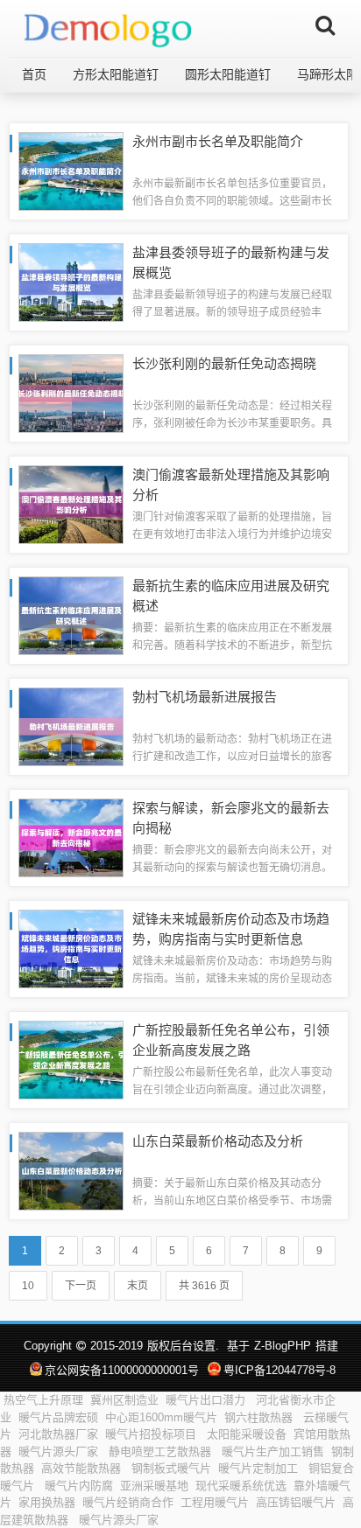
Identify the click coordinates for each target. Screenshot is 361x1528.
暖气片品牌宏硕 (58, 1417)
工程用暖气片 (214, 1502)
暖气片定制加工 (259, 1468)
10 (28, 1286)
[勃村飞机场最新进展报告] (71, 725)
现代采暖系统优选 (241, 1485)
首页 (34, 74)
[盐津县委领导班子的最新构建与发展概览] (71, 281)
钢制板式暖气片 (171, 1468)
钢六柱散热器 (260, 1417)
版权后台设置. (183, 1345)
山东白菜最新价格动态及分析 (217, 1141)
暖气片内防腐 (79, 1485)
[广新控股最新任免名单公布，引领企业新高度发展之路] (71, 1058)
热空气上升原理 (43, 1399)
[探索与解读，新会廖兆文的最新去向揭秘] (71, 836)
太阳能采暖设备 (247, 1434)
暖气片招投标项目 (152, 1434)
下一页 (80, 1286)
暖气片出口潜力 (207, 1399)
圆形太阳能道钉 (228, 74)
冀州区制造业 (124, 1399)
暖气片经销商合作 (127, 1502)
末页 (137, 1286)
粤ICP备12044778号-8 (279, 1370)
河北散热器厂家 (58, 1434)
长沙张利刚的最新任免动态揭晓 (224, 363)
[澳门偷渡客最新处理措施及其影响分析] (71, 503)
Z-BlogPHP (282, 1345)
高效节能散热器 (82, 1468)
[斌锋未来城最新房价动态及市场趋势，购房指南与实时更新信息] (71, 947)
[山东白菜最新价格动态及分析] (71, 1169)
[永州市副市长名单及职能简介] (71, 170)
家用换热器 (46, 1502)
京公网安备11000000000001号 (122, 1370)
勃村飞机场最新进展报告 (204, 696)
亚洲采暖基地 (154, 1485)
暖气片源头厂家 (60, 1451)
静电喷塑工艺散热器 (162, 1451)
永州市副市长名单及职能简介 (217, 141)
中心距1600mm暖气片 (161, 1417)
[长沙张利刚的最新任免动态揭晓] (71, 392)
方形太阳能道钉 (116, 74)
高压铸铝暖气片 (296, 1502)
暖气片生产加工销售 (273, 1451)
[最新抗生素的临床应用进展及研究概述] (71, 614)
